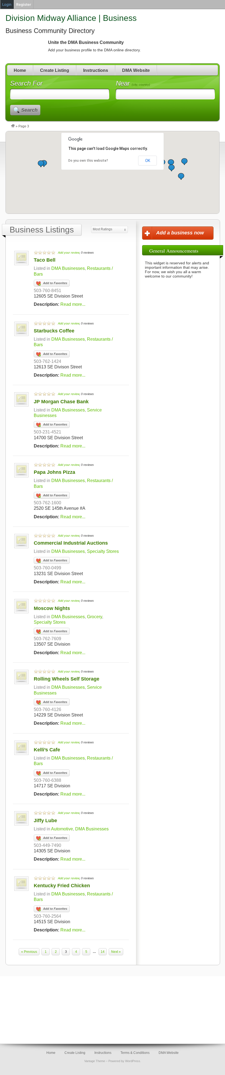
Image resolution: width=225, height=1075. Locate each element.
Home (20, 70)
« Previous (29, 952)
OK (147, 160)
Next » (116, 952)
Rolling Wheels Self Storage (66, 679)
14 (103, 952)
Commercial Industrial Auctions (71, 543)
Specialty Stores (103, 551)
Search (29, 110)
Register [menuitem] (23, 4)
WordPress (132, 1061)
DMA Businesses (68, 268)
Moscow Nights (52, 608)
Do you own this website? (88, 161)
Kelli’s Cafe (47, 749)
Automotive (62, 829)
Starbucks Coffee (54, 331)
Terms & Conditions (135, 1053)
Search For (26, 83)
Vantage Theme (94, 1061)
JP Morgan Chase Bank (61, 401)
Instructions (95, 70)
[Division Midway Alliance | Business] (13, 126)
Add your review (68, 252)
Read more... (72, 304)
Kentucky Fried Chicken (62, 885)
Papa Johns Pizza (54, 472)
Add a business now (180, 233)
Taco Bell (44, 260)
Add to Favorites (55, 283)
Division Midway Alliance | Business (71, 18)
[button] (40, 163)
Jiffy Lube (45, 820)
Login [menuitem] (7, 4)
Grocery (94, 616)
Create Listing (54, 70)
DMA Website (136, 70)
